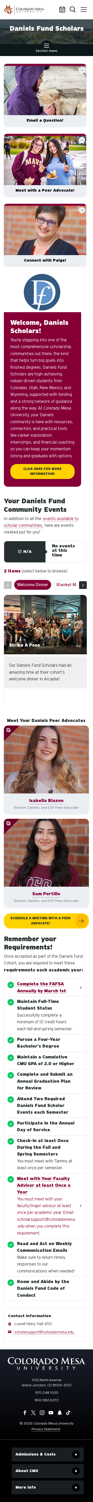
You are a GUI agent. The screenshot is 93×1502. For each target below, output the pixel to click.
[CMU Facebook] (24, 1412)
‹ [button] (7, 584)
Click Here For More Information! (42, 471)
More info (26, 1487)
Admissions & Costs (36, 1454)
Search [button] (73, 10)
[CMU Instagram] (42, 1412)
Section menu (46, 51)
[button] (46, 770)
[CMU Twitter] (33, 1412)
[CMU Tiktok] (68, 1412)
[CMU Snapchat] (59, 1412)
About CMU (27, 1470)
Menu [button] (84, 10)
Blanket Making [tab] (56, 584)
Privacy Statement (46, 1429)
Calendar (63, 10)
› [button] (83, 584)
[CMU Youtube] (51, 1412)
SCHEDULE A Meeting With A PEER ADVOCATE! (40, 920)
